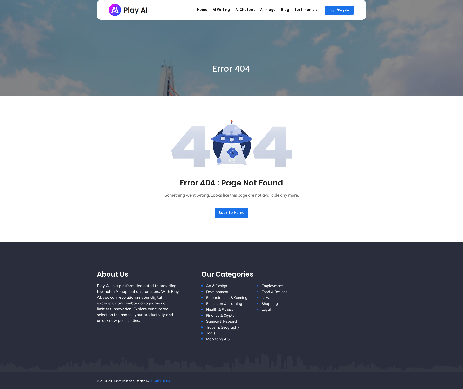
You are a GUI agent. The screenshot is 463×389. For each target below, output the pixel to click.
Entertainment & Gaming (226, 297)
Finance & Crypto (220, 315)
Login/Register (339, 10)
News (266, 297)
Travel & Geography (222, 327)
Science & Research (222, 321)
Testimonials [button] (306, 9)
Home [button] (202, 9)
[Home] (129, 9)
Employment (272, 286)
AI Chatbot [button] (245, 9)
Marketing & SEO (220, 339)
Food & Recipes (274, 292)
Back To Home (231, 212)
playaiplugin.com (162, 380)
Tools (210, 333)
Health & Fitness (219, 309)
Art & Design (216, 286)
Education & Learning (224, 303)
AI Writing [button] (221, 9)
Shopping (270, 303)
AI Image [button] (268, 9)
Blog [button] (285, 9)
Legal (266, 309)
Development (217, 292)
